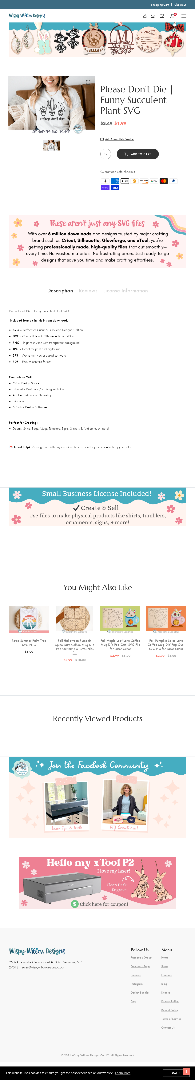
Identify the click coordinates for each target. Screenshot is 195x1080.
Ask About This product (119, 139)
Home (165, 957)
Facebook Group (141, 957)
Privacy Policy (170, 1001)
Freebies (166, 975)
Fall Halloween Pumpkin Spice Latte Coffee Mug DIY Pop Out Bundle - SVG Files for (74, 646)
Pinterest (136, 975)
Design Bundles (140, 992)
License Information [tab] (125, 290)
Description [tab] (60, 290)
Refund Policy (169, 1010)
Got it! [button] (176, 1073)
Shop (164, 966)
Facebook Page (140, 966)
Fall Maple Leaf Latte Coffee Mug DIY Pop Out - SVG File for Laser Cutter (120, 644)
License (165, 992)
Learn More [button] (122, 1073)
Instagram (137, 984)
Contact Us (168, 1027)
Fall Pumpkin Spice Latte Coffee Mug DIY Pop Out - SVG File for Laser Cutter (166, 644)
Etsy (133, 1001)
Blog (164, 984)
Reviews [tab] (88, 290)
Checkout (180, 4)
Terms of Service (171, 1019)
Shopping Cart (160, 4)
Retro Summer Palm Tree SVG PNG (29, 642)
